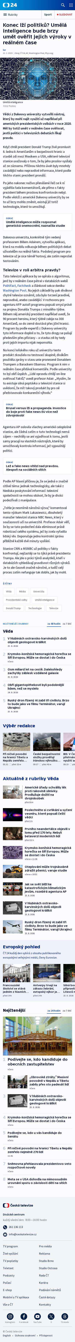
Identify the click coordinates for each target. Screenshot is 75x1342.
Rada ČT (44, 1275)
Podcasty (8, 1275)
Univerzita (38, 591)
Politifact (9, 286)
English (7, 1335)
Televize (53, 608)
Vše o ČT (8, 1304)
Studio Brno (46, 1261)
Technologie (35, 608)
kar (4, 49)
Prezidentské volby (16, 599)
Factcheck (24, 286)
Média (22, 591)
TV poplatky (10, 1261)
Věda (8, 591)
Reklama (44, 1253)
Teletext (8, 1268)
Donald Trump (13, 608)
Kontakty (45, 1304)
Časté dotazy (47, 1297)
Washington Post (14, 290)
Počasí (7, 1282)
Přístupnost (45, 1335)
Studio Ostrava (48, 1268)
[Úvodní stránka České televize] (18, 1205)
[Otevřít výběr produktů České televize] (71, 5)
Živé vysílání (10, 1253)
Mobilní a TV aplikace (16, 1297)
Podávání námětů (50, 1290)
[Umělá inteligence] (37, 79)
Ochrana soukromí (25, 1335)
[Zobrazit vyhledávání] (63, 5)
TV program (10, 1246)
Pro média (45, 1246)
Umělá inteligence (44, 599)
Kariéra (43, 1282)
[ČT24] (10, 5)
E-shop (7, 1290)
